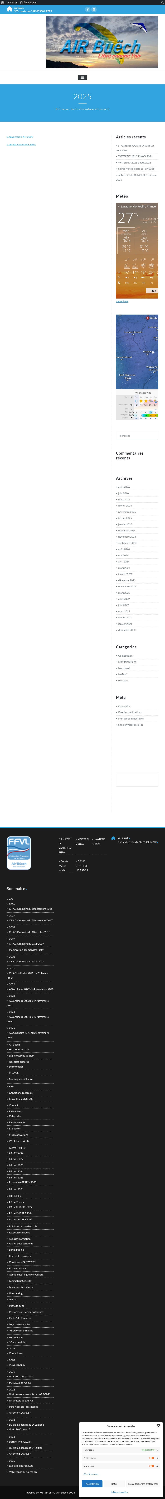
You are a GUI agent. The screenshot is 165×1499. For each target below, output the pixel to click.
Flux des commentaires (131, 718)
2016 (12, 903)
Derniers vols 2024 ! (20, 1441)
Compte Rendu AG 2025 (21, 144)
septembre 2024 (127, 542)
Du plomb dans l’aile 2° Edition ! (26, 1424)
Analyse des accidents (21, 1243)
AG (11, 899)
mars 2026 (124, 499)
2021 (12, 968)
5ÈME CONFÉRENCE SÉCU (133, 174)
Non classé (124, 668)
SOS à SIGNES (17, 1364)
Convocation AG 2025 (20, 136)
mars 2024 (124, 567)
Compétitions (126, 655)
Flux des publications (130, 712)
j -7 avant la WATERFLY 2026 (134, 145)
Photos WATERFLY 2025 (22, 1182)
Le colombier (16, 1066)
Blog (11, 1086)
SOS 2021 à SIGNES (20, 1382)
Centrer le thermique (20, 1255)
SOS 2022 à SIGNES (20, 1412)
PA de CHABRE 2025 (20, 1219)
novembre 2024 (127, 536)
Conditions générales (21, 1092)
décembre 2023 (127, 580)
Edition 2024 (16, 1171)
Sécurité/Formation (20, 1238)
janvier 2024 (125, 573)
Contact (13, 1105)
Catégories (15, 1115)
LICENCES (15, 1195)
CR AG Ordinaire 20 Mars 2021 (26, 961)
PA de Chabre (16, 1202)
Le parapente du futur (21, 1286)
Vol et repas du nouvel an (23, 1471)
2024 (12, 1011)
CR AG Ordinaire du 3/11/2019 (26, 943)
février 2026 (125, 505)
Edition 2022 (16, 1158)
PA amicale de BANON (21, 1400)
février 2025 (125, 517)
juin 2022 (123, 604)
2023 (12, 995)
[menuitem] (3, 2)
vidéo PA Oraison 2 (19, 1429)
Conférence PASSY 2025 (22, 1262)
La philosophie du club (21, 1055)
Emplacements (17, 1122)
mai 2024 (123, 555)
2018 (12, 927)
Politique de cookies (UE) (23, 1226)
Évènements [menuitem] (30, 2)
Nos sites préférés (19, 1061)
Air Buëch (14, 1044)
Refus (114, 1483)
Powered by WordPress (39, 1492)
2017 (12, 915)
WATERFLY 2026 (127, 156)
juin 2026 (123, 493)
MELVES (14, 1072)
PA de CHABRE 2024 (20, 1213)
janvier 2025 (125, 524)
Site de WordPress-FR (130, 724)
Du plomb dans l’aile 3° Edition (26, 1447)
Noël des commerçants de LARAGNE (29, 1394)
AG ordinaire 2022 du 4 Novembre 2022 (31, 989)
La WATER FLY (17, 1147)
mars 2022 (124, 611)
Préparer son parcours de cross (26, 1311)
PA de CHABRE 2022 (20, 1206)
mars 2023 (124, 592)
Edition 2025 (16, 1177)
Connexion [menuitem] (12, 2)
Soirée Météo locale (129, 168)
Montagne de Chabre (21, 1078)
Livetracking (16, 1293)
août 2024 (124, 549)
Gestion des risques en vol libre (26, 1274)
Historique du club (19, 1049)
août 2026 (124, 486)
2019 (12, 938)
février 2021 (125, 617)
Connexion (124, 706)
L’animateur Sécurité (20, 1280)
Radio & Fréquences (20, 1317)
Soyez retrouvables (19, 1324)
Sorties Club (16, 1337)
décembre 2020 (127, 629)
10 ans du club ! (17, 1342)
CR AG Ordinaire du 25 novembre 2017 (31, 920)
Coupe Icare (15, 1353)
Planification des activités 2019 (26, 949)
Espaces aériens (17, 1268)
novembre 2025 (127, 511)
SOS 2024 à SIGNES (20, 1453)
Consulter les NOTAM (21, 1098)
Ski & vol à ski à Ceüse (21, 1376)
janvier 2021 (125, 623)
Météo (12, 1299)
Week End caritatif (19, 1140)
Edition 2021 (16, 1152)
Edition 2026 (16, 1189)
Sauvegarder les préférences (143, 1483)
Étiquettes (15, 1128)
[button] (158, 1426)
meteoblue (122, 301)
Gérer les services (90, 1474)
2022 (12, 984)
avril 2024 (123, 561)
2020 (12, 956)
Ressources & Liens (19, 1232)
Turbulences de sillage (21, 1330)
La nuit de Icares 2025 (21, 1465)
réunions (123, 680)
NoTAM (122, 674)
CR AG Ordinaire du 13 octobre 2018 (29, 931)
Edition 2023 (16, 1164)
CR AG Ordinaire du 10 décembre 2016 (30, 908)
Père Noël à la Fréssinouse (23, 1406)
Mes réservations (18, 1134)
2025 (12, 1027)
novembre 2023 (127, 586)
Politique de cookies (119, 1492)
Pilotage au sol (17, 1305)
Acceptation (92, 1483)
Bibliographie (16, 1249)
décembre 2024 (127, 530)
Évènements (16, 1111)
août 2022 (124, 598)
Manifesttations (127, 661)
